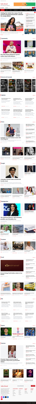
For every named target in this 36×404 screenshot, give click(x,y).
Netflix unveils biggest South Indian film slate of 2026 (30, 359)
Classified (14, 390)
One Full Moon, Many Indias (29, 23)
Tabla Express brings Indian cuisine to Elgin (30, 26)
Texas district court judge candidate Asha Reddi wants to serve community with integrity (30, 21)
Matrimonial (14, 393)
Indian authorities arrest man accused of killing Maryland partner (30, 141)
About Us (20, 390)
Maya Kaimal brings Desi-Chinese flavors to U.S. (30, 264)
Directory (14, 392)
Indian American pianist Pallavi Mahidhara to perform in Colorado (30, 355)
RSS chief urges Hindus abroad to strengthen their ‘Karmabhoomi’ (30, 17)
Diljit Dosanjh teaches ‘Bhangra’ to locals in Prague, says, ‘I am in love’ (30, 363)
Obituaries (14, 395)
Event (13, 391)
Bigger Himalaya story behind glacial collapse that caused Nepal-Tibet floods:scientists (30, 125)
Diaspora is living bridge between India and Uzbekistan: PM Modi (30, 129)
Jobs (13, 394)
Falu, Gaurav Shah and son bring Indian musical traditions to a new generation (30, 346)
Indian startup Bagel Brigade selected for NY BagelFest (29, 268)
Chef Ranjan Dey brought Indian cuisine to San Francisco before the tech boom (30, 276)
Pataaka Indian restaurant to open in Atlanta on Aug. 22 (30, 272)
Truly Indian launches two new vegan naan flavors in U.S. (30, 260)
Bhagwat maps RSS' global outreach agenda (30, 15)
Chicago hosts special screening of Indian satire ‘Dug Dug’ (30, 351)
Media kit (20, 392)
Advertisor (20, 394)
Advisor (20, 393)
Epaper (31, 391)
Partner (19, 391)
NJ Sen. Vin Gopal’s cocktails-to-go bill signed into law (30, 137)
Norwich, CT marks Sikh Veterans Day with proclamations (30, 133)
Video (31, 392)
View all (34, 38)
